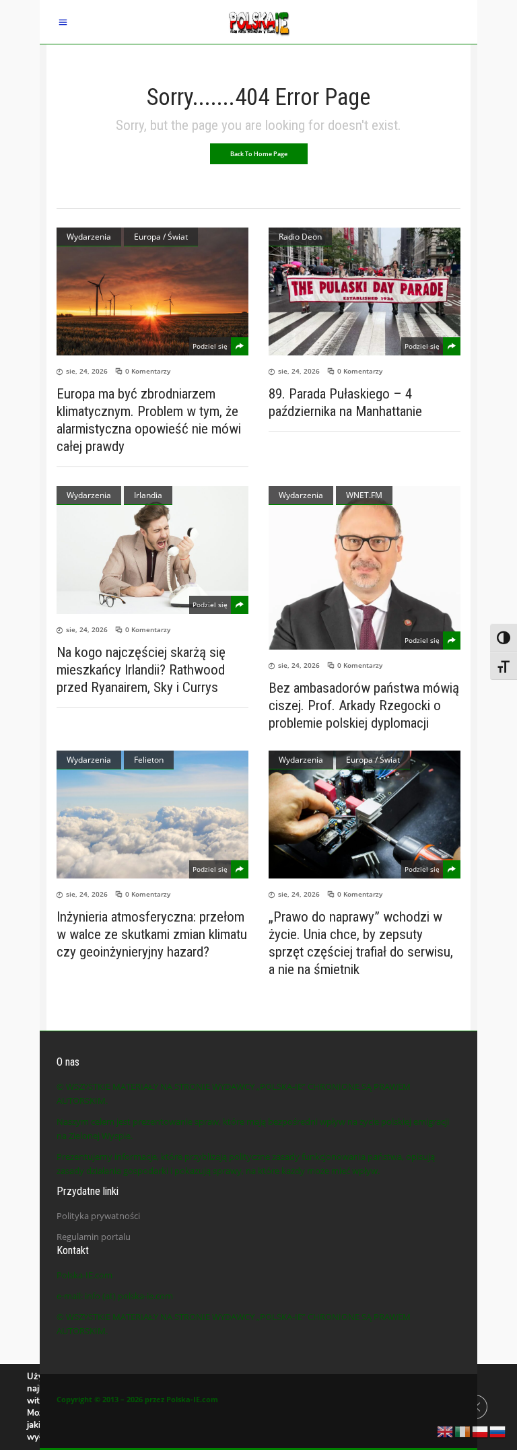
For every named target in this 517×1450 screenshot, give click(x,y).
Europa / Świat (161, 236)
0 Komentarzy (147, 371)
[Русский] (498, 1430)
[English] (445, 1430)
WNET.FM (364, 495)
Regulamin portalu (94, 1237)
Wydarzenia (89, 236)
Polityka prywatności (98, 1216)
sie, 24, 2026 (87, 371)
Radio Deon (300, 236)
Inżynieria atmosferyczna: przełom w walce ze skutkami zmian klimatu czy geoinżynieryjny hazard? (152, 934)
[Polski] (480, 1430)
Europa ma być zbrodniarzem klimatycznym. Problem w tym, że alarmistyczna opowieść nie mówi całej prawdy (149, 420)
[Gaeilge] (463, 1430)
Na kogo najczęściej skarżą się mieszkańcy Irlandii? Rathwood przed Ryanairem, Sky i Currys (141, 669)
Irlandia (148, 495)
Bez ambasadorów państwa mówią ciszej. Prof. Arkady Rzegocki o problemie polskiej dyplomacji (364, 705)
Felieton (149, 759)
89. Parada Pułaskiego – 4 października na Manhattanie (345, 402)
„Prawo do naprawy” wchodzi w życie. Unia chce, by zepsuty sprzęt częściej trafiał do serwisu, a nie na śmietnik (361, 943)
